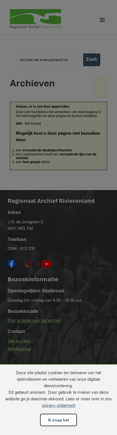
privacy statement (58, 405)
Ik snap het (58, 419)
